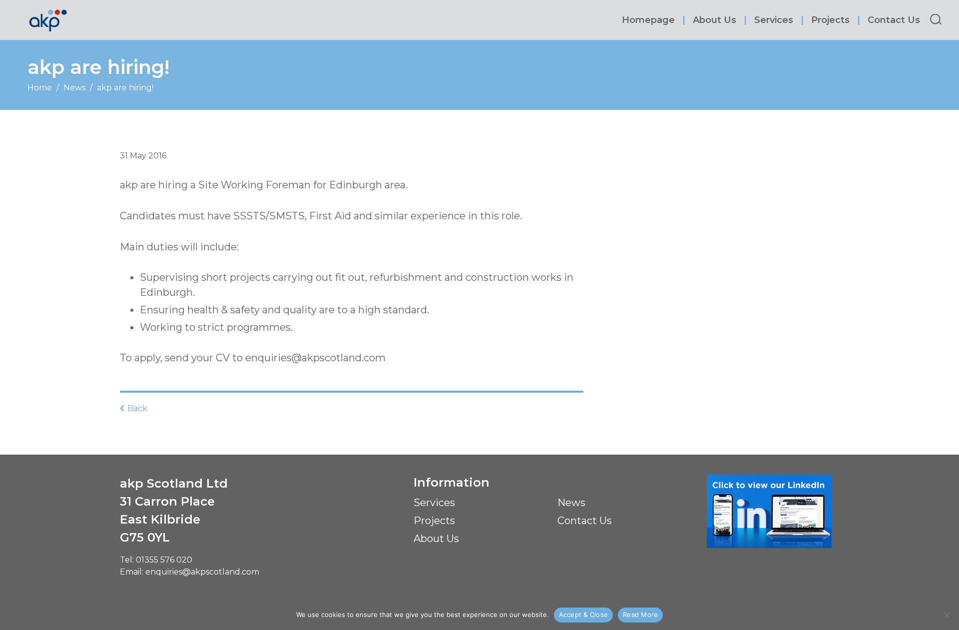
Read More (640, 615)
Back (136, 408)
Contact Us (894, 19)
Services (773, 19)
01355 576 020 (164, 560)
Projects (830, 19)
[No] (947, 615)
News (74, 87)
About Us (714, 19)
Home (39, 87)
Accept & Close (583, 615)
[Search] (936, 19)
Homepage (648, 19)
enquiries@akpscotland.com (202, 572)
